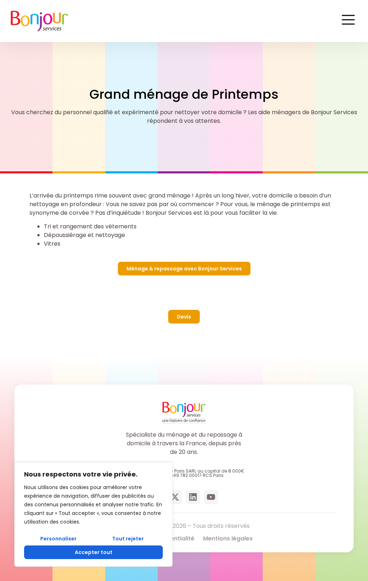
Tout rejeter (128, 538)
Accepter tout (93, 552)
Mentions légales (228, 538)
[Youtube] (211, 497)
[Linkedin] (193, 497)
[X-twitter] (175, 497)
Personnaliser (58, 538)
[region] (93, 515)
